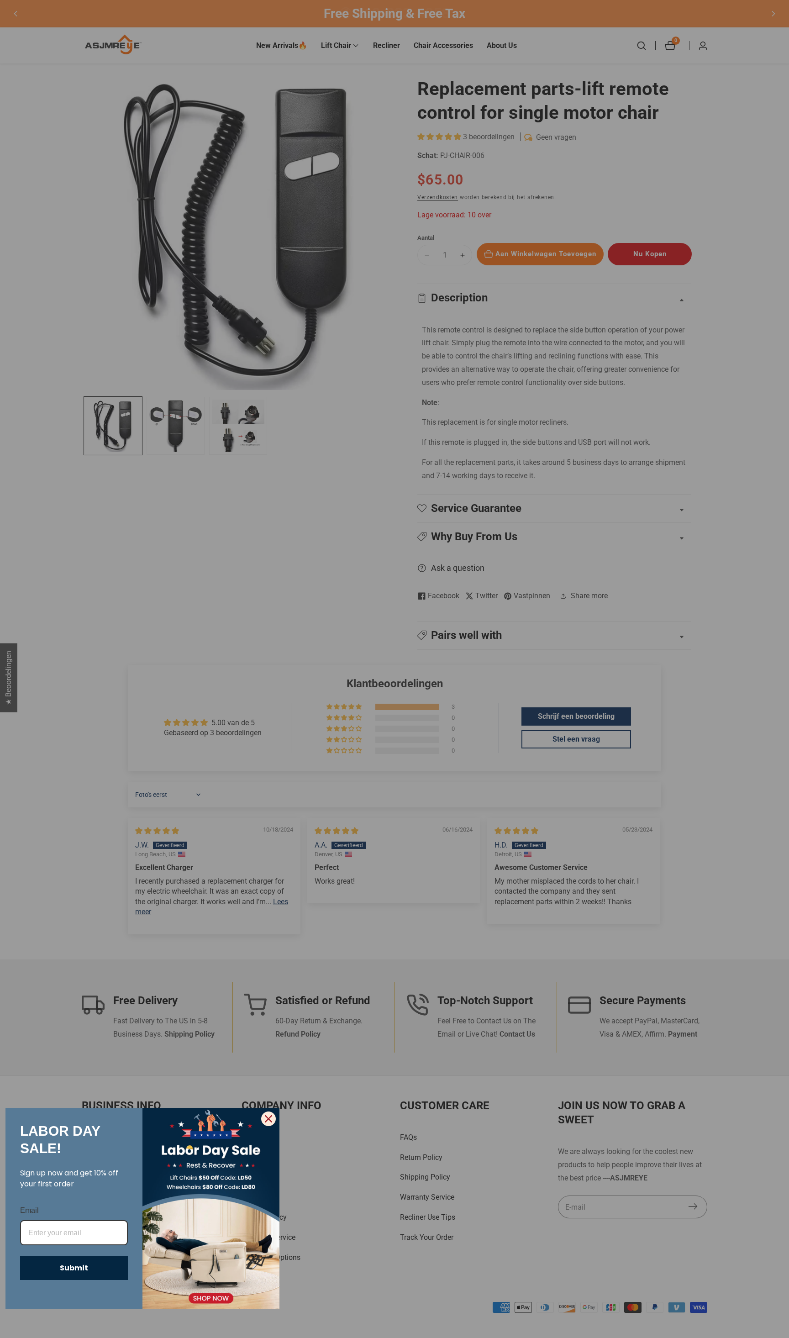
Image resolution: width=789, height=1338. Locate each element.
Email (29, 1210)
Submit (74, 1268)
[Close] (268, 1119)
